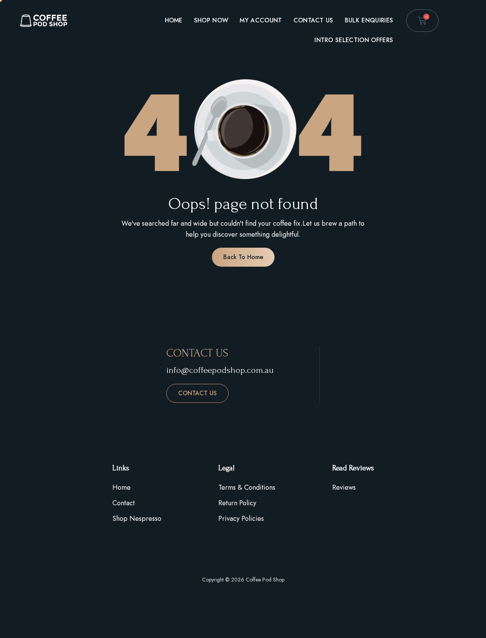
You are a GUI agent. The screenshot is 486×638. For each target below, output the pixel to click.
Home (121, 487)
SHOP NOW (211, 20)
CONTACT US (197, 393)
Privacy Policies (241, 518)
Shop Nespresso (136, 518)
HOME (174, 20)
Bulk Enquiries (369, 20)
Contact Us (313, 20)
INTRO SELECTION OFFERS (353, 40)
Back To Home (243, 257)
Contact (123, 503)
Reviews (344, 487)
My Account (261, 20)
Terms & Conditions (246, 487)
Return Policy (237, 503)
